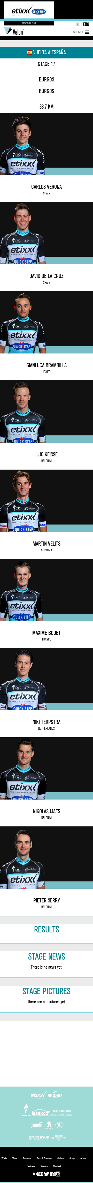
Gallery (60, 1158)
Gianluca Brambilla (46, 368)
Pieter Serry (46, 903)
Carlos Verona (46, 189)
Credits (44, 1166)
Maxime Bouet (46, 635)
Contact (57, 1166)
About (83, 1158)
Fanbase (27, 1158)
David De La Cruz (46, 279)
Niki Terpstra (46, 725)
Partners (31, 1166)
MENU (78, 32)
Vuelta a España (49, 52)
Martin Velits (46, 546)
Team (14, 1158)
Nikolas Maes (46, 814)
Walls (4, 1158)
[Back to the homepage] (29, 25)
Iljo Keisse (46, 457)
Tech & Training (44, 1158)
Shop (72, 1158)
